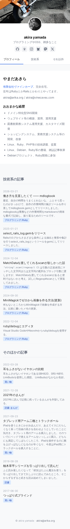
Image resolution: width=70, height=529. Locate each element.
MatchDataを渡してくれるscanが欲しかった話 (34, 263)
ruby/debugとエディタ (18, 326)
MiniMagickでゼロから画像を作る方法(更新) (32, 300)
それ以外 (58, 59)
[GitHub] (17, 49)
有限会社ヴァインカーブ (18, 86)
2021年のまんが (13, 395)
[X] (52, 49)
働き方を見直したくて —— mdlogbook (29, 196)
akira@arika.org (45, 520)
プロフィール (12, 59)
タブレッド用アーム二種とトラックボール (31, 421)
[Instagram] (31, 49)
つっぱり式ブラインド (17, 495)
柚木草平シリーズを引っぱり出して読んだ (31, 466)
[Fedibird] (45, 49)
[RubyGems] (24, 49)
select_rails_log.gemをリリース (24, 233)
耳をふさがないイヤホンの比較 (23, 369)
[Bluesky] (38, 49)
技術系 (35, 59)
